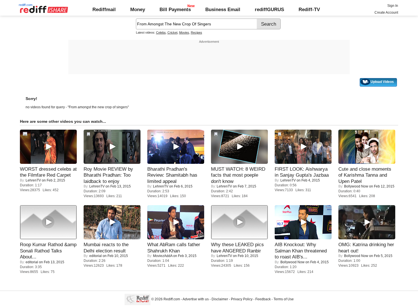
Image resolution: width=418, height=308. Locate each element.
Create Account (386, 13)
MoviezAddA (162, 256)
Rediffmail (104, 9)
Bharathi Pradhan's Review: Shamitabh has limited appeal (172, 175)
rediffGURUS (269, 9)
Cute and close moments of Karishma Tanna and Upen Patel (364, 175)
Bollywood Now (356, 186)
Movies (184, 32)
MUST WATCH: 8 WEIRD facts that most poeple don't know (238, 175)
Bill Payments (175, 9)
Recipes (196, 32)
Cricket (172, 32)
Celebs (161, 32)
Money (137, 9)
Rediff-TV (309, 9)
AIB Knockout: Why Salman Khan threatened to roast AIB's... (301, 250)
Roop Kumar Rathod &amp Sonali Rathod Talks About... (48, 250)
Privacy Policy (242, 299)
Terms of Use (284, 299)
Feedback (263, 299)
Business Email (222, 9)
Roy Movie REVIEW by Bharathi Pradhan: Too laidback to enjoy (108, 175)
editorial (32, 262)
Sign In (392, 6)
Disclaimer (220, 299)
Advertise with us (196, 299)
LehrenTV (33, 180)
